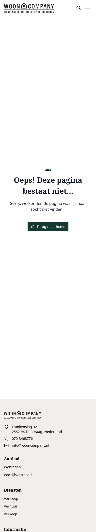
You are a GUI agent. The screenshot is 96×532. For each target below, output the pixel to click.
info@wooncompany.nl (30, 445)
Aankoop (11, 498)
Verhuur (10, 506)
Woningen (12, 467)
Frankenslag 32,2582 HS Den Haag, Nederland (37, 429)
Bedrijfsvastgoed (18, 474)
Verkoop (10, 514)
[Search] (78, 7)
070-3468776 (22, 438)
